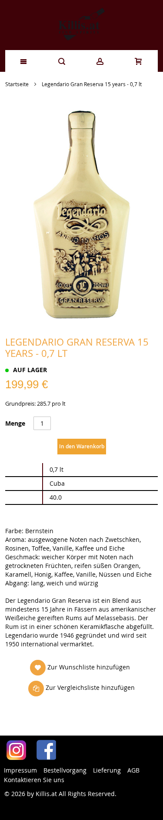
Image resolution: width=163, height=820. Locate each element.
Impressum (20, 770)
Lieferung (107, 770)
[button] (80, 667)
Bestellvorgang (64, 770)
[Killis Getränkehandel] (81, 25)
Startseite (17, 84)
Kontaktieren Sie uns (34, 780)
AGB (133, 770)
